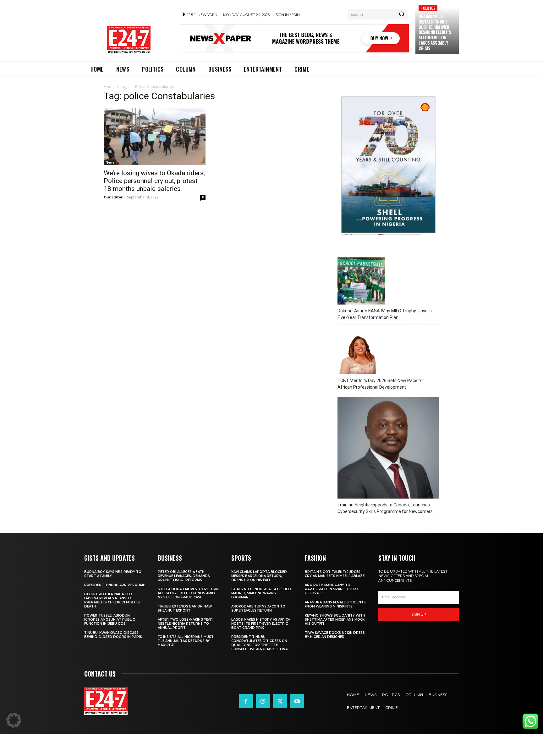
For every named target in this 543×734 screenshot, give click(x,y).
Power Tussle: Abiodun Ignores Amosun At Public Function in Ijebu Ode (109, 619)
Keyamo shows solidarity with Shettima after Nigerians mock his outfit (335, 619)
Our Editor (113, 197)
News (110, 162)
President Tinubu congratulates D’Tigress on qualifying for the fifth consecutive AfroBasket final (260, 643)
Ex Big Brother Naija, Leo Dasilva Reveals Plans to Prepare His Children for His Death (112, 600)
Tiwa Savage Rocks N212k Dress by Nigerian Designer (335, 635)
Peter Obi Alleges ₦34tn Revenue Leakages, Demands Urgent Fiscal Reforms (184, 576)
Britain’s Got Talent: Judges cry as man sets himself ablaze (335, 574)
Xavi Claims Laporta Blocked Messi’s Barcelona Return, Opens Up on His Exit (259, 576)
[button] (14, 720)
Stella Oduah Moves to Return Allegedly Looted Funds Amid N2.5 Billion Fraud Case (188, 593)
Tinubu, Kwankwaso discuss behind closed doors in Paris (113, 635)
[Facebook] (246, 701)
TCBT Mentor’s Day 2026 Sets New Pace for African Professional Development (380, 384)
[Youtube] (297, 701)
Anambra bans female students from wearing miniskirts (335, 604)
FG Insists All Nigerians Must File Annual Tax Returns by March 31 (186, 641)
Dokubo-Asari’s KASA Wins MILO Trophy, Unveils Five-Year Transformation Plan (384, 314)
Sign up (418, 614)
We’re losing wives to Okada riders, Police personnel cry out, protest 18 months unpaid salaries (154, 180)
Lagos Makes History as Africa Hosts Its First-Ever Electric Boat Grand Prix (260, 624)
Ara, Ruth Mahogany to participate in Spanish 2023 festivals (331, 589)
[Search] (402, 14)
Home (109, 86)
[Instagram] (263, 701)
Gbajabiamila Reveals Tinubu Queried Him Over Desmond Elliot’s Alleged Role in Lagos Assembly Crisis (435, 32)
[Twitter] (280, 701)
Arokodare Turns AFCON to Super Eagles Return (258, 608)
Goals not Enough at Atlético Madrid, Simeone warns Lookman (261, 593)
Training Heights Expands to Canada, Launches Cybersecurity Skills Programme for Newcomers (385, 508)
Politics (428, 8)
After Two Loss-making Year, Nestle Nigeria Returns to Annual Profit (185, 624)
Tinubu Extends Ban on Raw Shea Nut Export (185, 608)
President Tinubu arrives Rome (114, 585)
